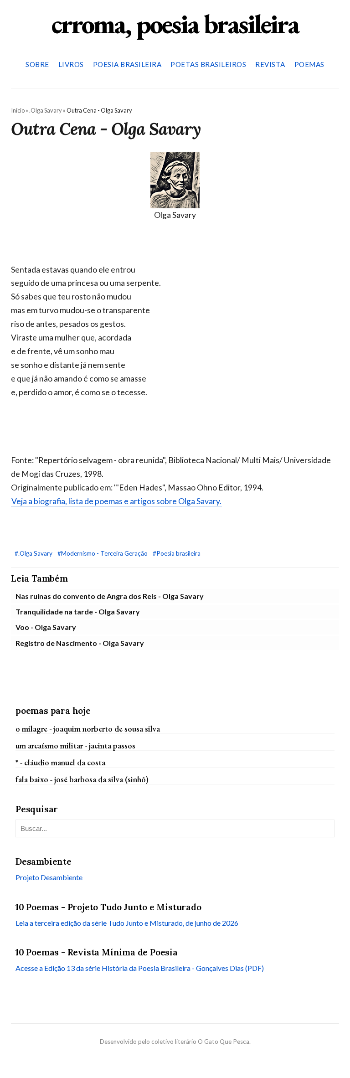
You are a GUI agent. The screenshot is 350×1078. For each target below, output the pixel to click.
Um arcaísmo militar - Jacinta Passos (75, 745)
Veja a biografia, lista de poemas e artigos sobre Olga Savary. (116, 501)
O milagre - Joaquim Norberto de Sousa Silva (87, 728)
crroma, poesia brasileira (175, 23)
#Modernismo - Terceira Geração (103, 553)
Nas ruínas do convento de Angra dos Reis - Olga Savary (109, 596)
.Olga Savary (45, 110)
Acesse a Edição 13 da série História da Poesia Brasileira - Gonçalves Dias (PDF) (139, 968)
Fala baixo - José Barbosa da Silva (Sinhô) (82, 779)
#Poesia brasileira (177, 553)
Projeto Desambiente (48, 877)
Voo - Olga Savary (45, 627)
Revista (270, 64)
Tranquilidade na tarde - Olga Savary (77, 611)
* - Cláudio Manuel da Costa (60, 762)
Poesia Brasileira (127, 64)
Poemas (309, 64)
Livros (71, 64)
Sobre (37, 64)
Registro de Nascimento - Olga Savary (79, 643)
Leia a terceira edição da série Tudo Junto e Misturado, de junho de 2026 (126, 922)
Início (18, 110)
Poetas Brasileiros (208, 64)
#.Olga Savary (34, 553)
